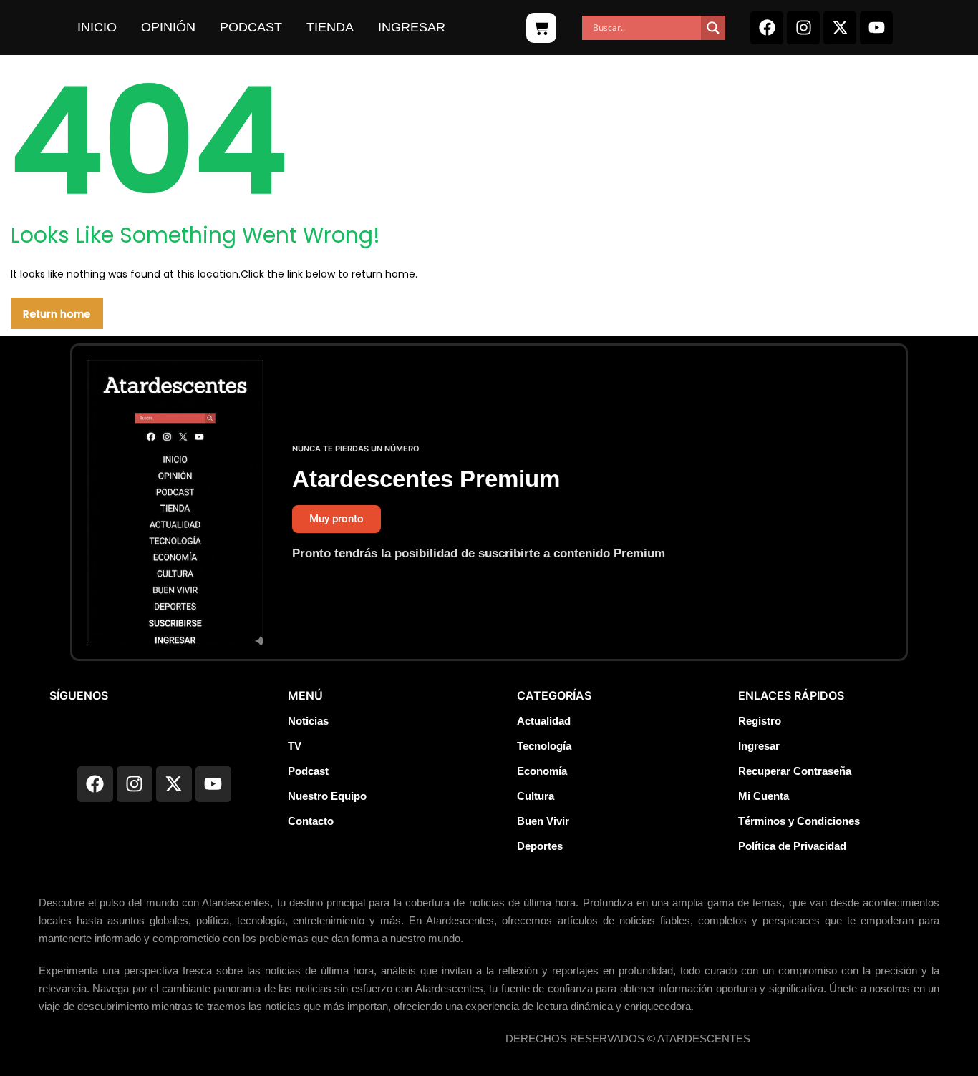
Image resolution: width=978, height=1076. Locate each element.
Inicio (97, 27)
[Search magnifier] (713, 28)
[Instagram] (803, 27)
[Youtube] (876, 27)
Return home (56, 314)
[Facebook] (766, 27)
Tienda (330, 27)
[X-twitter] (839, 27)
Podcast (251, 27)
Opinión (168, 27)
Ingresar (411, 27)
